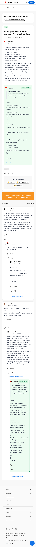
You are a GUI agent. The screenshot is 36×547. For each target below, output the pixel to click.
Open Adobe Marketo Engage (16, 19)
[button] (9, 38)
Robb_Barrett (11, 303)
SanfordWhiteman (12, 209)
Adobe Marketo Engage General (9, 7)
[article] (18, 224)
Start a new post (16, 197)
